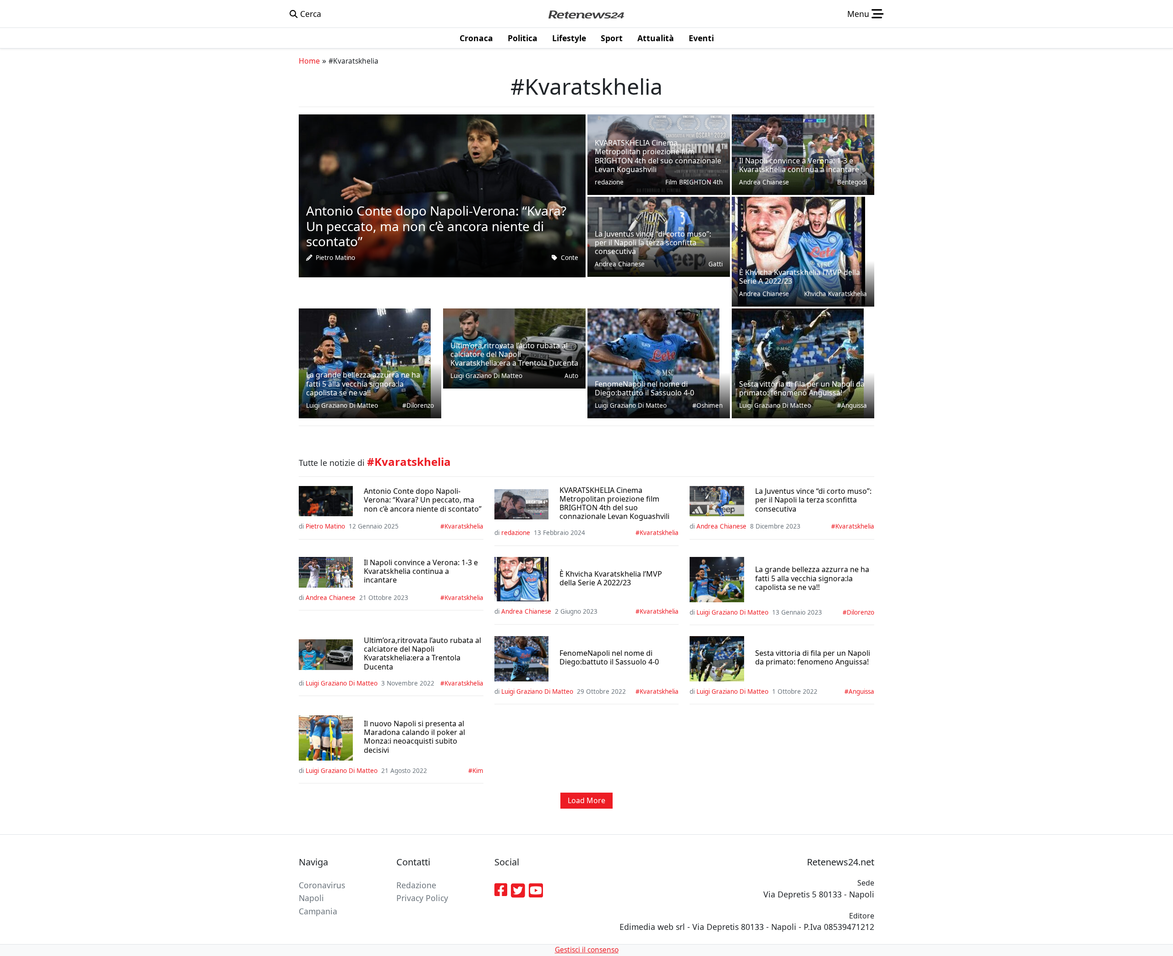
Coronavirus (322, 885)
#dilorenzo (418, 405)
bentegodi (852, 182)
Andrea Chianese (620, 264)
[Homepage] (586, 14)
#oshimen (707, 405)
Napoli (311, 897)
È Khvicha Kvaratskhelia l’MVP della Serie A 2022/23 (610, 578)
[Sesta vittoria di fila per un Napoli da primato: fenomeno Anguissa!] (798, 361)
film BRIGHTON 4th (694, 182)
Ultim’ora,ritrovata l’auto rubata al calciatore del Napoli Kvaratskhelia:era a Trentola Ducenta (422, 653)
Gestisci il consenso (587, 950)
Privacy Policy (422, 897)
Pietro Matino (335, 258)
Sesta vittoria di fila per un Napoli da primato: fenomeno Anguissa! (812, 657)
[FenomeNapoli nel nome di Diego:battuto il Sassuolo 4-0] (653, 361)
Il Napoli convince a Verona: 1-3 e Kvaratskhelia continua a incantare (421, 571)
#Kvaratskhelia (461, 526)
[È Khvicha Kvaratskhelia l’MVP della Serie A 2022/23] (798, 250)
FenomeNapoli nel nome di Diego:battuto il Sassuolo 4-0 (609, 657)
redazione (609, 182)
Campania (318, 911)
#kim (475, 771)
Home (309, 61)
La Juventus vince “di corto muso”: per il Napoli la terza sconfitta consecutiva (813, 500)
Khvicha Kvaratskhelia (835, 294)
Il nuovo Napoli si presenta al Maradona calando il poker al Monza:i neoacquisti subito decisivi (414, 737)
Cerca (309, 13)
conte (569, 258)
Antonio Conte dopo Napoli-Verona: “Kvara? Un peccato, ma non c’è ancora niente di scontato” (423, 500)
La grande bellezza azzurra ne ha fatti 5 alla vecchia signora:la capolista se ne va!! (812, 578)
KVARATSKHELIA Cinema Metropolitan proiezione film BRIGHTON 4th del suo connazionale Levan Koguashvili (614, 503)
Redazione (416, 885)
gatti (715, 264)
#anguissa (852, 405)
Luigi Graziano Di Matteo (342, 405)
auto (571, 376)
